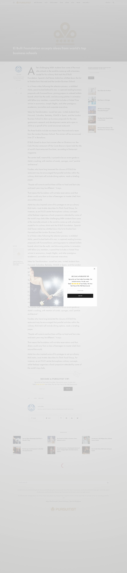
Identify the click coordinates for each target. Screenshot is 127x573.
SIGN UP (80, 295)
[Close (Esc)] (94, 269)
